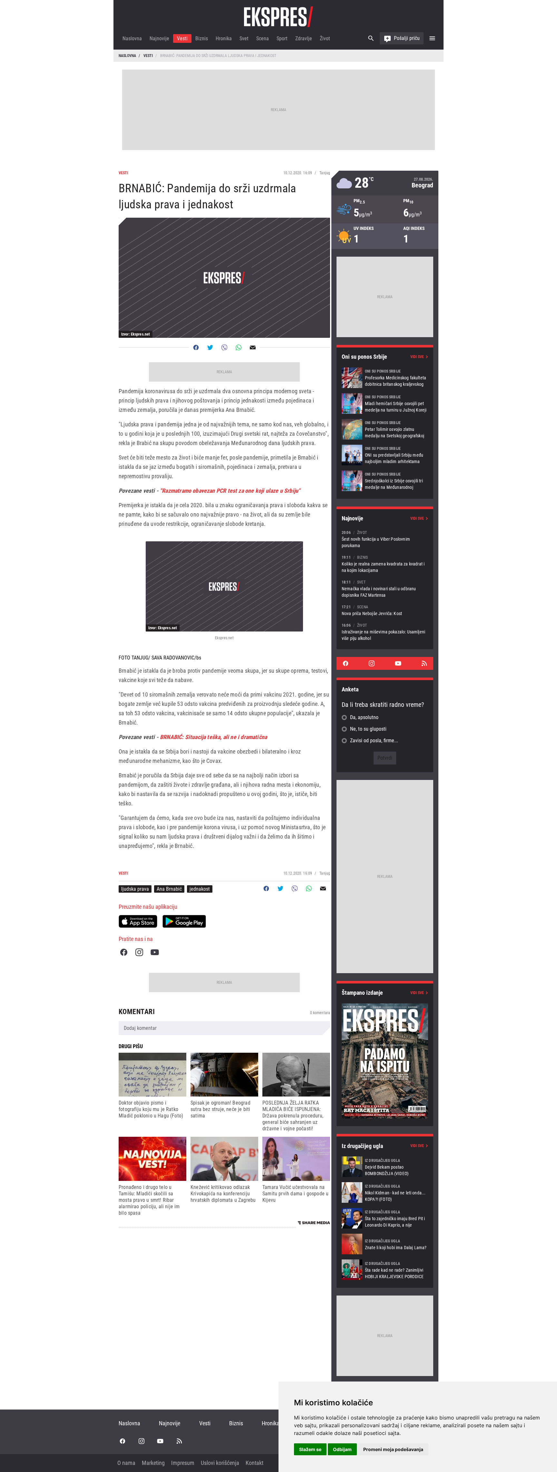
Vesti (182, 38)
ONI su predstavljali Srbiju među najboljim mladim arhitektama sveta (385, 455)
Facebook (124, 952)
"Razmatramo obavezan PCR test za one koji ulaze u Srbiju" (230, 490)
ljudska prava (135, 889)
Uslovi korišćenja (220, 1462)
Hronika (224, 38)
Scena (262, 38)
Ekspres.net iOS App (138, 921)
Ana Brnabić (169, 889)
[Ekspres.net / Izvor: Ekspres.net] (224, 586)
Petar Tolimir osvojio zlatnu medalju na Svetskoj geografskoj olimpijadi (385, 429)
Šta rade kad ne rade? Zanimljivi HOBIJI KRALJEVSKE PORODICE (385, 1269)
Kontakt (254, 1462)
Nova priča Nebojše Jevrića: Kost (385, 610)
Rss (424, 663)
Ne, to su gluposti (368, 729)
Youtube (155, 952)
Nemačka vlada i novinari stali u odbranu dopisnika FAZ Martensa (385, 588)
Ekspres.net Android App (184, 921)
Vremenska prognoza (385, 183)
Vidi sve (417, 357)
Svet (244, 38)
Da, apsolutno (364, 717)
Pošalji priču (407, 38)
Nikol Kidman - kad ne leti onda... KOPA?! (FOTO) (385, 1192)
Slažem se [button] (310, 1449)
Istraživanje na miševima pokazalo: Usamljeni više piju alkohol (385, 631)
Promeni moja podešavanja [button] (393, 1449)
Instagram (139, 952)
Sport (282, 38)
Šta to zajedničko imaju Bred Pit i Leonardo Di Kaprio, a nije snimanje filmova (385, 1218)
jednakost (200, 889)
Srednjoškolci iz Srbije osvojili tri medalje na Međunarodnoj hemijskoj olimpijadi (385, 480)
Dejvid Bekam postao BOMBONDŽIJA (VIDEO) (385, 1166)
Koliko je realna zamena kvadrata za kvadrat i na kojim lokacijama (385, 564)
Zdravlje (303, 38)
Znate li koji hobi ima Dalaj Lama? (385, 1244)
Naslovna (132, 38)
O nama (126, 1462)
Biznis (201, 38)
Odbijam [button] (342, 1449)
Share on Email (253, 347)
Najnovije (159, 38)
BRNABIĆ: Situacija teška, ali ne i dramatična (213, 737)
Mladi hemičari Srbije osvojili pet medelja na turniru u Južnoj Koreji (385, 403)
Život (325, 38)
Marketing (153, 1462)
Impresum (182, 1462)
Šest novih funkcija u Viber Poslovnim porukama (385, 539)
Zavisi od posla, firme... (374, 740)
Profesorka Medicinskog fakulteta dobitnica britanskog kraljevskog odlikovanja (385, 377)
